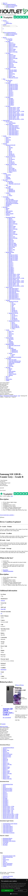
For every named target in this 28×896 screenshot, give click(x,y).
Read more (18, 887)
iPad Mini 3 (11, 101)
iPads (4, 79)
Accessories (5, 196)
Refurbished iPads (10, 252)
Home (1, 395)
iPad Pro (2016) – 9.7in (14, 108)
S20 (9, 150)
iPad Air (10, 90)
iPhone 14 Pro (12, 45)
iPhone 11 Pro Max (13, 62)
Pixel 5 (7, 142)
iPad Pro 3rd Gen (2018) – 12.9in (16, 114)
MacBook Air (12, 190)
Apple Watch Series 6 (13, 130)
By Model (8, 41)
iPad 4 (4, 787)
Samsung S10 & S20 (10, 145)
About (4, 861)
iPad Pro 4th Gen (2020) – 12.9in (16, 115)
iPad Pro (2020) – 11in (14, 116)
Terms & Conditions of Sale (9, 878)
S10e (10, 148)
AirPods (7, 198)
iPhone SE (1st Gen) (13, 77)
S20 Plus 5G (11, 154)
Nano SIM (3, 609)
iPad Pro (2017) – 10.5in (14, 110)
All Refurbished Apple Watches (10, 823)
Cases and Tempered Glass (12, 200)
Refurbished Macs (10, 344)
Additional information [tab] (8, 571)
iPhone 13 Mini (12, 49)
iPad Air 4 (11, 94)
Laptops (7, 192)
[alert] (14, 887)
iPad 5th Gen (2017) (13, 84)
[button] (14, 893)
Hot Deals (5, 207)
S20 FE (10, 151)
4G (1, 613)
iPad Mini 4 (11, 102)
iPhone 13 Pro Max (13, 51)
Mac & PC (5, 180)
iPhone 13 (11, 48)
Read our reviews (4, 726)
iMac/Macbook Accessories (12, 203)
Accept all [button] (7, 890)
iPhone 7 (11, 75)
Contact (4, 24)
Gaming (5, 173)
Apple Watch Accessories (11, 202)
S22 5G (10, 160)
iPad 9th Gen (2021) (13, 89)
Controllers (8, 178)
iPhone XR (11, 64)
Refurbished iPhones (10, 217)
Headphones (8, 204)
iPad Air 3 (11, 93)
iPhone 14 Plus (12, 44)
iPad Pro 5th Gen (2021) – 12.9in (16, 119)
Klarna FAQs (6, 859)
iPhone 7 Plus (12, 76)
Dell (10, 194)
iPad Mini (11, 98)
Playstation (8, 174)
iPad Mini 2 (11, 99)
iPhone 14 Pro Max (13, 46)
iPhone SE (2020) (13, 71)
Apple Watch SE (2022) (14, 128)
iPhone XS (11, 66)
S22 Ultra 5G (12, 163)
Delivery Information (7, 863)
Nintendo (8, 177)
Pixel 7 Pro (8, 137)
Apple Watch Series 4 (13, 133)
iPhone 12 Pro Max (13, 58)
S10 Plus (11, 147)
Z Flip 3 (10, 172)
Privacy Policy (6, 877)
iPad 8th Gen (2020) (13, 88)
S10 (9, 146)
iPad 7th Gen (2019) (13, 86)
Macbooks (11, 182)
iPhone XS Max (12, 67)
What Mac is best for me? (14, 183)
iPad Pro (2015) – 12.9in (14, 107)
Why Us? (5, 3)
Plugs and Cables (10, 199)
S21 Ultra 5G (12, 159)
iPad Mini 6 (11, 104)
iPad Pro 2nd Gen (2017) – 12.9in (16, 111)
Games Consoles (9, 213)
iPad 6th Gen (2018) (13, 85)
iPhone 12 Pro (12, 57)
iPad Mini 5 (11, 103)
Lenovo (10, 195)
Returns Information (7, 864)
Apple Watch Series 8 (13, 125)
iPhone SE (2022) (13, 70)
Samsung (5, 143)
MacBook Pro (12, 191)
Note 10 (10, 167)
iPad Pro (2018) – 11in (14, 112)
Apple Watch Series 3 (13, 134)
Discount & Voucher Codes (9, 855)
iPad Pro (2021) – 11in (14, 117)
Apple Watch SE (12, 129)
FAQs (7, 22)
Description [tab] (5, 570)
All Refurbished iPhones (8, 747)
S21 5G (10, 158)
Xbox (7, 176)
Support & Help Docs (8, 857)
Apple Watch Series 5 (13, 132)
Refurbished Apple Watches (9, 841)
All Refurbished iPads (8, 784)
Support (4, 20)
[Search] (17, 26)
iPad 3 (4, 785)
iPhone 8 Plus (12, 73)
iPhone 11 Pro (12, 60)
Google (4, 136)
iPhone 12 (11, 54)
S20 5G (10, 152)
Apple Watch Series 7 (13, 126)
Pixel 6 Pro (8, 139)
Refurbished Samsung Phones (10, 395)
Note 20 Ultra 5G (13, 170)
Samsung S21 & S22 (10, 156)
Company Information (8, 876)
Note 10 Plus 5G (12, 169)
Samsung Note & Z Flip (11, 164)
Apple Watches (6, 120)
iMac (7, 185)
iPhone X (11, 63)
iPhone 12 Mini (12, 55)
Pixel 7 (7, 138)
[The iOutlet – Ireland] (14, 13)
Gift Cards (11, 366)
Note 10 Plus (12, 168)
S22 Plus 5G (11, 161)
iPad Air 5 (11, 95)
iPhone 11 (11, 59)
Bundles (7, 205)
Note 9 (10, 165)
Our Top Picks (9, 38)
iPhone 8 (11, 72)
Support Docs (9, 23)
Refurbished (3, 669)
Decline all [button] (20, 890)
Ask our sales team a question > (7, 515)
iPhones (4, 37)
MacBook (11, 189)
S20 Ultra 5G (12, 155)
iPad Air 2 (11, 92)
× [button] (26, 880)
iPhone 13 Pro (12, 50)
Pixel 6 (7, 141)
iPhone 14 (11, 42)
